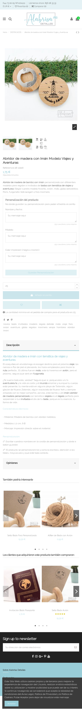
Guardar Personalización (41, 272)
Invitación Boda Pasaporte (22, 610)
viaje (64, 324)
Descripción (13, 345)
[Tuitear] (8, 320)
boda (14, 324)
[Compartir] (4, 320)
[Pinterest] (12, 320)
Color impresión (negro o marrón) (22, 250)
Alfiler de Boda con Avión (60, 535)
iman (6, 330)
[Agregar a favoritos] (21, 305)
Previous (6, 515)
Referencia (8, 167)
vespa (52, 327)
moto (58, 324)
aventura (15, 327)
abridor (71, 327)
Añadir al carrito (43, 295)
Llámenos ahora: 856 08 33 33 (42, 3)
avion (6, 327)
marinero (42, 327)
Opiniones (12, 462)
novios (6, 324)
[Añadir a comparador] (60, 305)
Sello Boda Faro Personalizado (22, 535)
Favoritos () (23, 6)
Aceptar (11, 703)
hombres (61, 327)
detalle (50, 324)
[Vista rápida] (26, 531)
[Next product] (78, 32)
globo (24, 327)
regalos (32, 327)
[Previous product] (77, 32)
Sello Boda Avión (60, 610)
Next (76, 515)
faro (71, 324)
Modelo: (9, 229)
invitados (23, 324)
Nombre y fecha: (14, 209)
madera (33, 324)
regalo (42, 324)
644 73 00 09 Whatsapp (14, 3)
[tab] (41, 345)
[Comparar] (22, 531)
